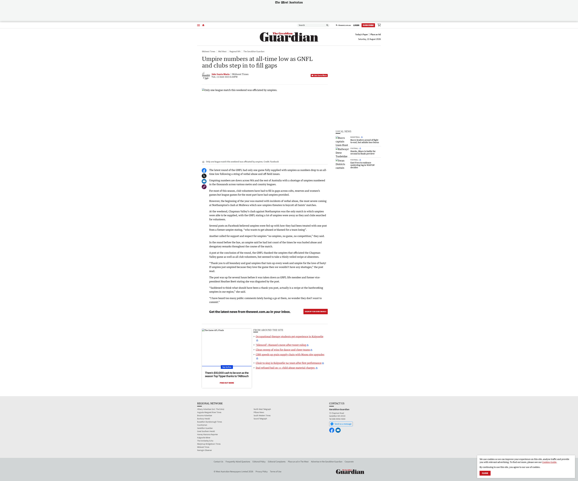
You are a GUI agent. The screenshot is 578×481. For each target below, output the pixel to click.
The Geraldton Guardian (253, 51)
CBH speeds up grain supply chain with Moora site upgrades (290, 354)
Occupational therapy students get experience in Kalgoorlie (289, 336)
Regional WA (235, 51)
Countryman (202, 425)
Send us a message (343, 424)
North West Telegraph (262, 409)
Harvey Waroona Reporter (207, 434)
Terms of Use (275, 471)
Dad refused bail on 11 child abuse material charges (285, 367)
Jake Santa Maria (320, 75)
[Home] (203, 25)
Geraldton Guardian (205, 428)
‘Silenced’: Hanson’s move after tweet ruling (281, 344)
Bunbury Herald (203, 419)
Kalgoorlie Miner (203, 437)
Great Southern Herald (206, 431)
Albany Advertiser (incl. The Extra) (210, 409)
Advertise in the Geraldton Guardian (326, 461)
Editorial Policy (259, 461)
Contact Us (218, 461)
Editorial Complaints (277, 461)
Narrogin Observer (204, 450)
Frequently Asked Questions (238, 461)
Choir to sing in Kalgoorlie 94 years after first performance (289, 362)
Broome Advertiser (204, 415)
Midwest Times (208, 51)
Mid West (222, 51)
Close (485, 473)
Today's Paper (361, 34)
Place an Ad (375, 34)
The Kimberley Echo (205, 441)
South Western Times (262, 415)
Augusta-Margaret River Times (209, 412)
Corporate (349, 461)
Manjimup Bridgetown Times (209, 444)
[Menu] (198, 25)
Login (356, 25)
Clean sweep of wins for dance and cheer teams (283, 349)
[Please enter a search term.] (327, 25)
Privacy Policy (262, 471)
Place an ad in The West (298, 461)
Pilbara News (259, 412)
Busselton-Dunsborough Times (209, 422)
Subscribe (368, 25)
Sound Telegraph (260, 419)
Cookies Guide (549, 462)
